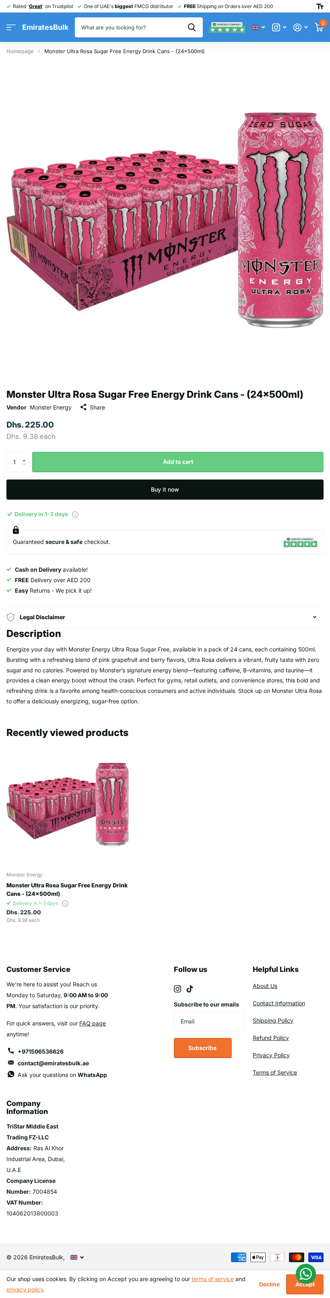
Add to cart (178, 461)
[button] (26, 455)
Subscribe (203, 1047)
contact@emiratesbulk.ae (53, 1063)
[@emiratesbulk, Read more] (279, 28)
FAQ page (92, 1023)
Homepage (20, 51)
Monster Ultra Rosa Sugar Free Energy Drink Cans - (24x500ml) (67, 889)
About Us (265, 985)
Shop (11, 27)
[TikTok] (190, 988)
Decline (269, 1284)
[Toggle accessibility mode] (320, 6)
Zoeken (192, 27)
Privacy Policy (271, 1055)
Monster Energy (51, 407)
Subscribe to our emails (206, 1004)
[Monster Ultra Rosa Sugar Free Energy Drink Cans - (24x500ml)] (67, 804)
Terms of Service (275, 1072)
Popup (75, 514)
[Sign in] (300, 28)
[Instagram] (177, 988)
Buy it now (165, 489)
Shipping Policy (273, 1020)
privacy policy (24, 1289)
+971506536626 (41, 1051)
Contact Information (279, 1003)
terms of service (213, 1278)
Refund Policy (271, 1037)
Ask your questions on (62, 1074)
